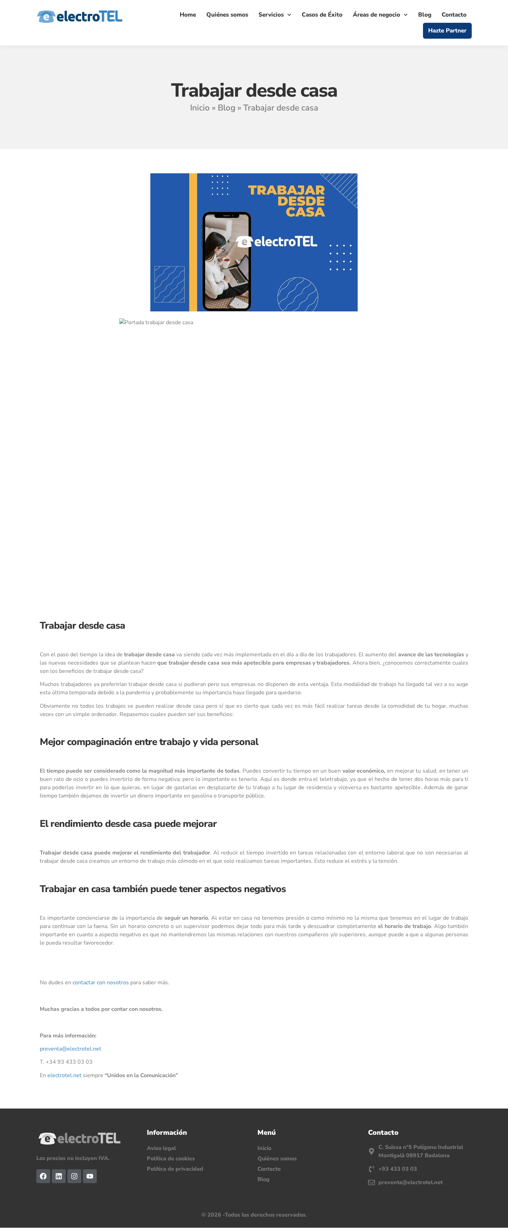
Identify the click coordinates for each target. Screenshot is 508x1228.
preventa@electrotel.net (70, 1049)
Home (188, 15)
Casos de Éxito (322, 15)
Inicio (200, 107)
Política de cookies (171, 1158)
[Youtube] (90, 1176)
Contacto (454, 15)
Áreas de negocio (376, 15)
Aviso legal (161, 1148)
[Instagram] (74, 1176)
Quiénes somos (227, 15)
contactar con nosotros (101, 982)
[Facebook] (43, 1176)
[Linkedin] (59, 1176)
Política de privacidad (175, 1169)
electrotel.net (64, 1075)
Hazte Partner (447, 31)
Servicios (271, 15)
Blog (424, 15)
